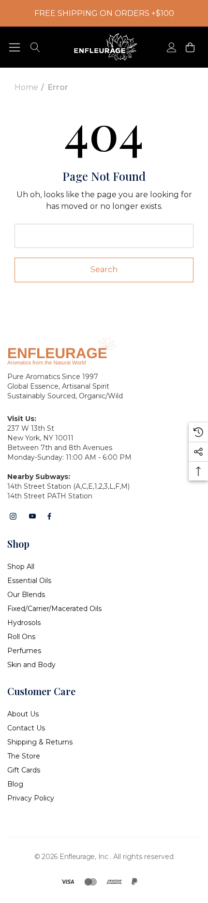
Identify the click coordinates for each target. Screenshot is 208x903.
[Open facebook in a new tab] (49, 516)
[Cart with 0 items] (189, 47)
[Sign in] (171, 47)
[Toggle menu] (14, 47)
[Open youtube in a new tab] (32, 516)
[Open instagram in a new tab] (13, 516)
